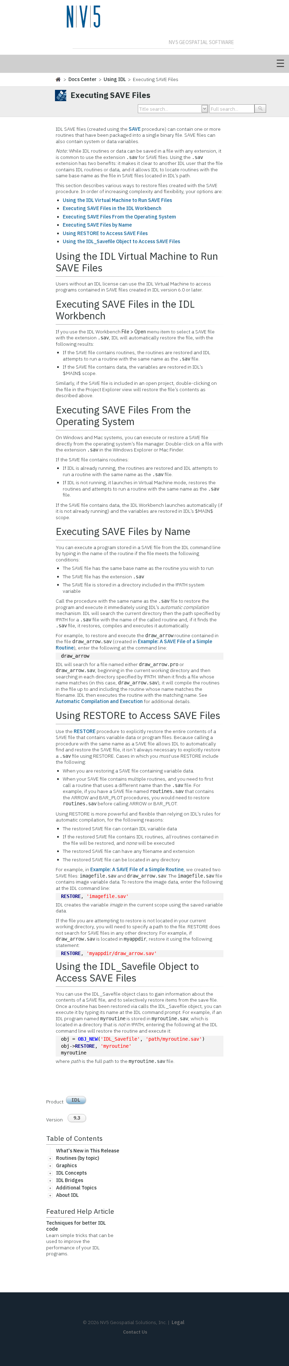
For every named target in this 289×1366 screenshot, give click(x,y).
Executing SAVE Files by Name (97, 225)
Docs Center (82, 79)
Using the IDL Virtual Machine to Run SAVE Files (117, 200)
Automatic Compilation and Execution (99, 701)
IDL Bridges (69, 1180)
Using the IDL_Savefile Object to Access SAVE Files (121, 241)
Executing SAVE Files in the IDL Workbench (112, 208)
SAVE (135, 129)
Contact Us (135, 1332)
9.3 (76, 1118)
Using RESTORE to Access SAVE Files (105, 233)
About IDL (67, 1195)
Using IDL (115, 79)
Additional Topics (76, 1188)
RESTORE (85, 731)
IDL (76, 1100)
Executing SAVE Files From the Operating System (119, 217)
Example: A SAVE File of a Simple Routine (137, 869)
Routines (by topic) (77, 1158)
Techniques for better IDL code (76, 1226)
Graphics (66, 1165)
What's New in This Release (87, 1150)
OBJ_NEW (88, 1039)
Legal (178, 1322)
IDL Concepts (71, 1173)
